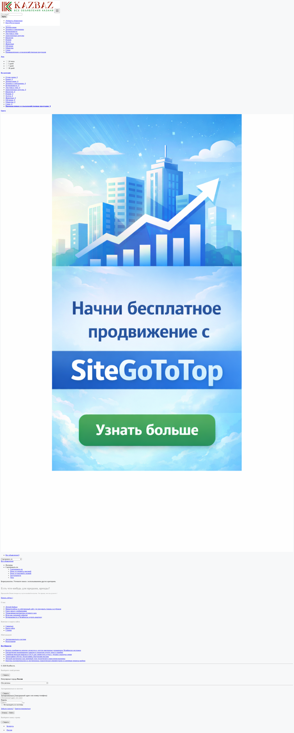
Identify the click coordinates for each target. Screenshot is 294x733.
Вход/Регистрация (13, 23)
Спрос (8, 50)
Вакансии (9, 38)
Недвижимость (11, 31)
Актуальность (15, 575)
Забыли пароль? (7, 709)
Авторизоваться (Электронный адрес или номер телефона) (24, 696)
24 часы (11, 61)
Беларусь (10, 726)
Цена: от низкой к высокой (20, 571)
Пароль (4, 700)
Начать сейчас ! (7, 598)
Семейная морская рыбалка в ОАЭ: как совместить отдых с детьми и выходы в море (39, 654)
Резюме (8, 40)
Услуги (8, 42)
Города (3, 110)
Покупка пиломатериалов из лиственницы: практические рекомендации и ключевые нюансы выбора (45, 661)
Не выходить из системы (13, 705)
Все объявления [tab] (12, 555)
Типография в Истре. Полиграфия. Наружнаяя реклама (27, 657)
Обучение (9, 46)
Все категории (6, 73)
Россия (9, 730)
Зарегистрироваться (22, 709)
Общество (9, 48)
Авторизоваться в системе (16, 639)
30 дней (11, 68)
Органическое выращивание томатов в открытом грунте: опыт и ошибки (34, 652)
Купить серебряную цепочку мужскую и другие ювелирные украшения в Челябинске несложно (43, 650)
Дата (2, 56)
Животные (10, 44)
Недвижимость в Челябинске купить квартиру (24, 617)
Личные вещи (11, 27)
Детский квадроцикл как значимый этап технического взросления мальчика (35, 659)
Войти (11, 713)
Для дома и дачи (12, 34)
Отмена (4, 713)
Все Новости (6, 646)
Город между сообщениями (16, 611)
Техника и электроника (15, 29)
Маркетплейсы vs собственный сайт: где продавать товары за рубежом (33, 609)
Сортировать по (16, 569)
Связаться (9, 626)
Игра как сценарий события (16, 615)
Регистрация (10, 641)
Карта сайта (10, 628)
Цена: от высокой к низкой (20, 573)
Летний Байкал (11, 607)
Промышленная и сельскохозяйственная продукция (26, 52)
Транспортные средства (15, 36)
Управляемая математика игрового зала (21, 613)
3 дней (11, 64)
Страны (9, 630)
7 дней (11, 66)
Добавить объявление (14, 21)
